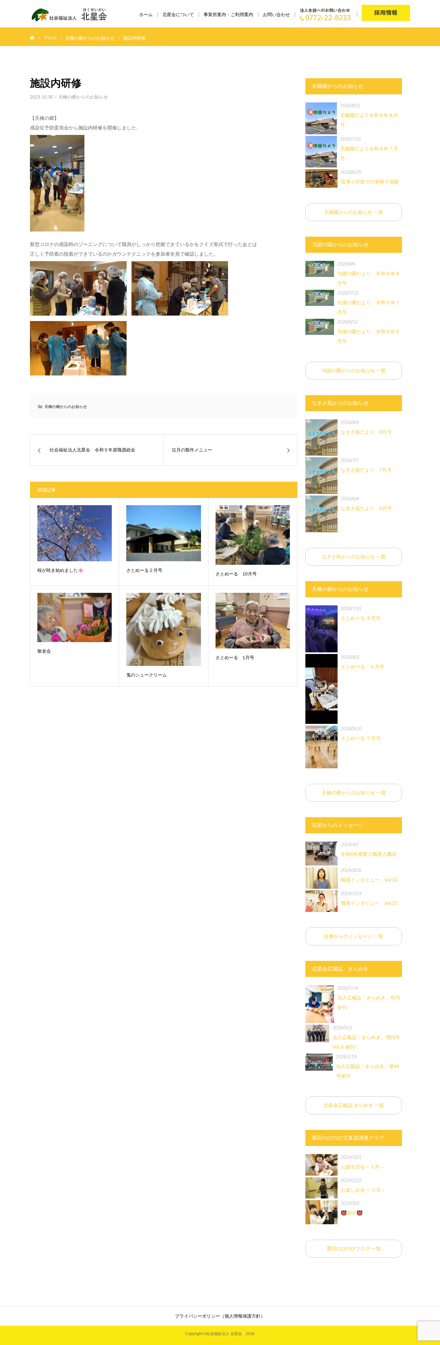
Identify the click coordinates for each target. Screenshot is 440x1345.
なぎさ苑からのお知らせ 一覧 (354, 556)
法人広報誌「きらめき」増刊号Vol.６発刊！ (366, 1037)
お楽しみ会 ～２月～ (363, 1185)
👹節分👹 (352, 1208)
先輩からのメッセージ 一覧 (353, 936)
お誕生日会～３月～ (362, 1162)
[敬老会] (74, 617)
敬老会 (44, 651)
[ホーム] (32, 37)
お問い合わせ (276, 14)
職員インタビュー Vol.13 (369, 875)
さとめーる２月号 (144, 570)
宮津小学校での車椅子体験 (370, 177)
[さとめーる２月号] (163, 533)
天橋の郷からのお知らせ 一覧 (354, 792)
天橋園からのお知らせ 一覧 (353, 212)
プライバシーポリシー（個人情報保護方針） (220, 1316)
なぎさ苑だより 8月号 (366, 427)
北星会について (178, 14)
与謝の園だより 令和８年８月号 (368, 273)
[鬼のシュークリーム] (163, 629)
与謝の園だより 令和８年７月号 (368, 302)
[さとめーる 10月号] (252, 535)
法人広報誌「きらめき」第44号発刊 (367, 1066)
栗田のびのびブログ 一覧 (354, 1248)
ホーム (146, 14)
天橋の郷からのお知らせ (83, 96)
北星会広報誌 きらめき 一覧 (353, 1105)
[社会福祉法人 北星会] (72, 14)
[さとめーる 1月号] (252, 621)
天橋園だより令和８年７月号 (369, 148)
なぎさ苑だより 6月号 (366, 503)
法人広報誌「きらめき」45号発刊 (368, 997)
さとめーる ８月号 (361, 613)
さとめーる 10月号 (236, 573)
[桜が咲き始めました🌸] (74, 533)
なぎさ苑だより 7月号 (366, 465)
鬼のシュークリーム (146, 674)
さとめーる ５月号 (361, 733)
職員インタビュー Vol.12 (369, 898)
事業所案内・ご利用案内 (228, 14)
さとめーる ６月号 (362, 661)
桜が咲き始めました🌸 (60, 570)
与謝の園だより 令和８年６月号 (368, 331)
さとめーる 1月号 (234, 657)
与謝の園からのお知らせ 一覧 (354, 370)
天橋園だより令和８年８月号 (369, 115)
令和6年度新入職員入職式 (369, 849)
